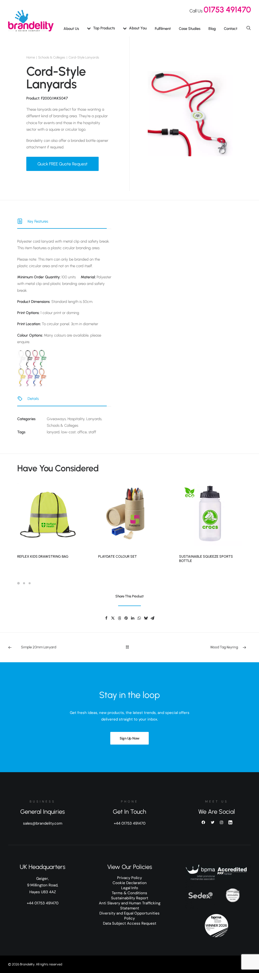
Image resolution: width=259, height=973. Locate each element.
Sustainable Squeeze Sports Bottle (206, 558)
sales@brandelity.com (42, 823)
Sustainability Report (129, 898)
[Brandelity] (31, 20)
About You (138, 28)
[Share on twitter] (113, 618)
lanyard (53, 432)
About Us (71, 28)
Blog (212, 28)
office (82, 432)
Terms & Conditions (129, 893)
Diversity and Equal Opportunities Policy (129, 916)
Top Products (104, 28)
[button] (248, 28)
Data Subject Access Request (129, 923)
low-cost (68, 432)
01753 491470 (227, 9)
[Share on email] (152, 618)
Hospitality (76, 419)
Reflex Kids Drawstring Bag (43, 556)
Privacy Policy (129, 877)
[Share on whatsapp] (139, 618)
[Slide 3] (29, 583)
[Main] (129, 647)
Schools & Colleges (51, 57)
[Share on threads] (119, 618)
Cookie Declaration (130, 882)
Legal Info (129, 887)
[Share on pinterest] (126, 618)
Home (30, 57)
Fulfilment (163, 28)
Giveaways (56, 419)
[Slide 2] (24, 583)
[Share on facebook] (106, 618)
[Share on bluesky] (146, 618)
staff (92, 432)
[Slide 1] (19, 583)
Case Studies (189, 28)
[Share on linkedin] (133, 618)
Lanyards (93, 419)
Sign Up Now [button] (129, 738)
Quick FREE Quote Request (62, 163)
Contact (230, 28)
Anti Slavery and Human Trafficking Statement (129, 906)
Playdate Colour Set (117, 556)
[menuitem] (71, 28)
